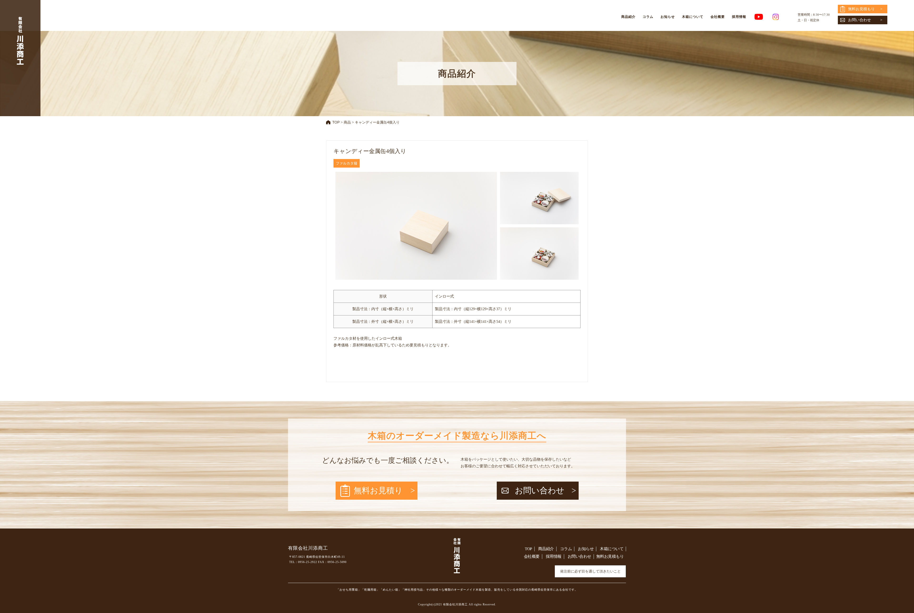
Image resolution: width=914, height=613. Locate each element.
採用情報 (739, 17)
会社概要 (717, 17)
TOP (528, 549)
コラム (648, 17)
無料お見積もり (861, 9)
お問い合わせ (859, 20)
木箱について (692, 17)
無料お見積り (378, 490)
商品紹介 (628, 17)
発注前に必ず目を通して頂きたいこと (590, 571)
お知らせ (668, 17)
